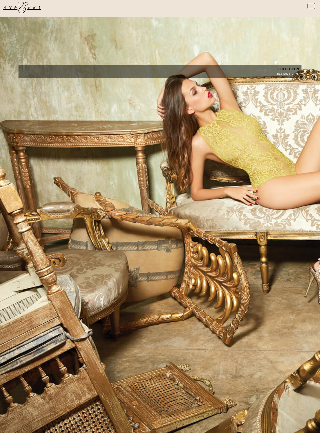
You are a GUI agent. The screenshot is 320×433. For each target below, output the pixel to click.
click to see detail (287, 74)
